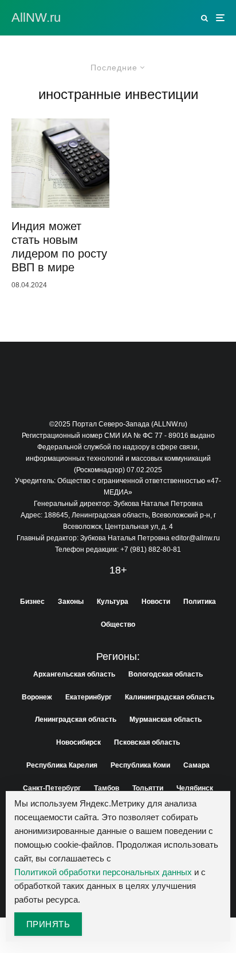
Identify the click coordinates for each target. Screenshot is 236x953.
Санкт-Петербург (52, 788)
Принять (48, 924)
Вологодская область (165, 674)
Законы (71, 602)
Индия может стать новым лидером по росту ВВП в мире (59, 247)
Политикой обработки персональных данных (103, 872)
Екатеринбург (88, 697)
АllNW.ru (36, 17)
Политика (199, 602)
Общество (118, 624)
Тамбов (106, 788)
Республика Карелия (61, 765)
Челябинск (194, 788)
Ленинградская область (75, 719)
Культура (112, 602)
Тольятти (147, 788)
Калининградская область (169, 697)
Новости (155, 602)
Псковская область (147, 742)
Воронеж (37, 697)
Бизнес (32, 602)
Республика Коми (140, 765)
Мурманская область (165, 719)
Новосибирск (78, 742)
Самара (196, 765)
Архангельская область (74, 674)
